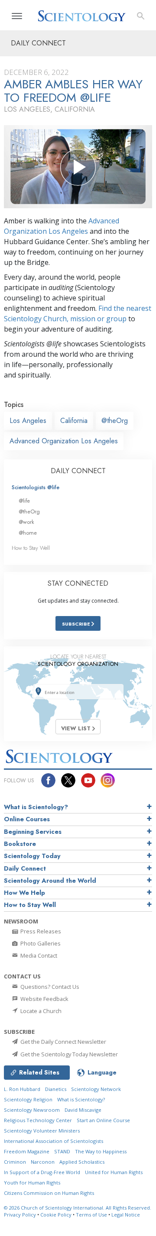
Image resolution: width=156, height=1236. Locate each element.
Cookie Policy (56, 1214)
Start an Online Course (103, 1120)
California (74, 421)
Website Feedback (43, 999)
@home (28, 533)
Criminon (15, 1162)
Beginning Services (33, 831)
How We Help (24, 892)
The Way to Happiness (101, 1151)
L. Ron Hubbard (22, 1089)
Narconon (43, 1162)
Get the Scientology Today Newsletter (68, 1054)
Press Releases (40, 931)
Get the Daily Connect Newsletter (62, 1042)
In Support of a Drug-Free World (42, 1172)
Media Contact (38, 955)
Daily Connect (25, 868)
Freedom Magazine (26, 1151)
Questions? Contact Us (49, 987)
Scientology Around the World (50, 880)
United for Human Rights (114, 1172)
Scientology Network (96, 1089)
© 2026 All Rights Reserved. (77, 1207)
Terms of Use (91, 1214)
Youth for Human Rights (32, 1182)
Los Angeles (28, 421)
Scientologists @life (35, 487)
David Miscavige (83, 1110)
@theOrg (114, 421)
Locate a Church (40, 1011)
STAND (62, 1151)
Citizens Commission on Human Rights (49, 1193)
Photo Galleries (40, 943)
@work (26, 522)
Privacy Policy (20, 1214)
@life (24, 501)
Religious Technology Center (38, 1120)
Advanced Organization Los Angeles (64, 441)
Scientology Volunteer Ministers (42, 1130)
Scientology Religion (28, 1099)
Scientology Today (32, 856)
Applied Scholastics (81, 1162)
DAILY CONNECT (78, 471)
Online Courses (27, 819)
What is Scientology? (36, 807)
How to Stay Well (31, 548)
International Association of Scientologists (53, 1141)
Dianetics (55, 1089)
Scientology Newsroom (32, 1110)
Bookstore (20, 843)
